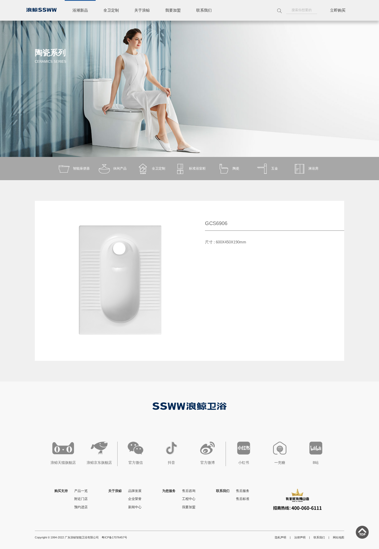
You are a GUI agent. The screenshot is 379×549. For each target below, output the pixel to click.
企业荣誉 (135, 499)
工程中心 (188, 499)
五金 (274, 168)
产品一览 (81, 491)
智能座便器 (81, 168)
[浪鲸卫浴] (41, 10)
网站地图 (338, 537)
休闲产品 (120, 168)
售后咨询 (188, 491)
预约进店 (81, 507)
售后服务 (242, 491)
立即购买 (337, 10)
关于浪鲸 (142, 10)
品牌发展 (135, 491)
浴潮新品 (80, 10)
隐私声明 (280, 537)
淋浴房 (313, 168)
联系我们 (204, 10)
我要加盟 (173, 10)
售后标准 (242, 499)
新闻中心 (135, 507)
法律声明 (300, 537)
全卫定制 (111, 10)
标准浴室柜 (197, 168)
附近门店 (81, 499)
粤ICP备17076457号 (114, 537)
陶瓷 (236, 168)
